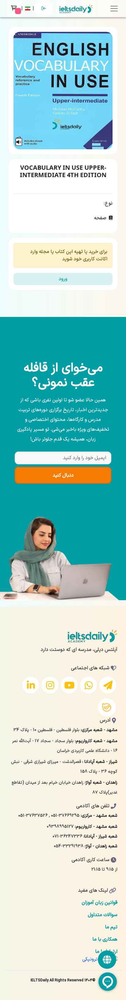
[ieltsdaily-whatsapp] (88, 685)
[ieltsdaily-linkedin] (30, 685)
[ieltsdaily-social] (107, 959)
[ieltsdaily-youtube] (69, 685)
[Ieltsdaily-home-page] (76, 8)
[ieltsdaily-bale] (107, 707)
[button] (28, 8)
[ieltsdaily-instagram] (50, 685)
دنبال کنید (63, 475)
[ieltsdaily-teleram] (107, 685)
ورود (63, 279)
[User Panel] (43, 9)
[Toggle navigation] (114, 8)
